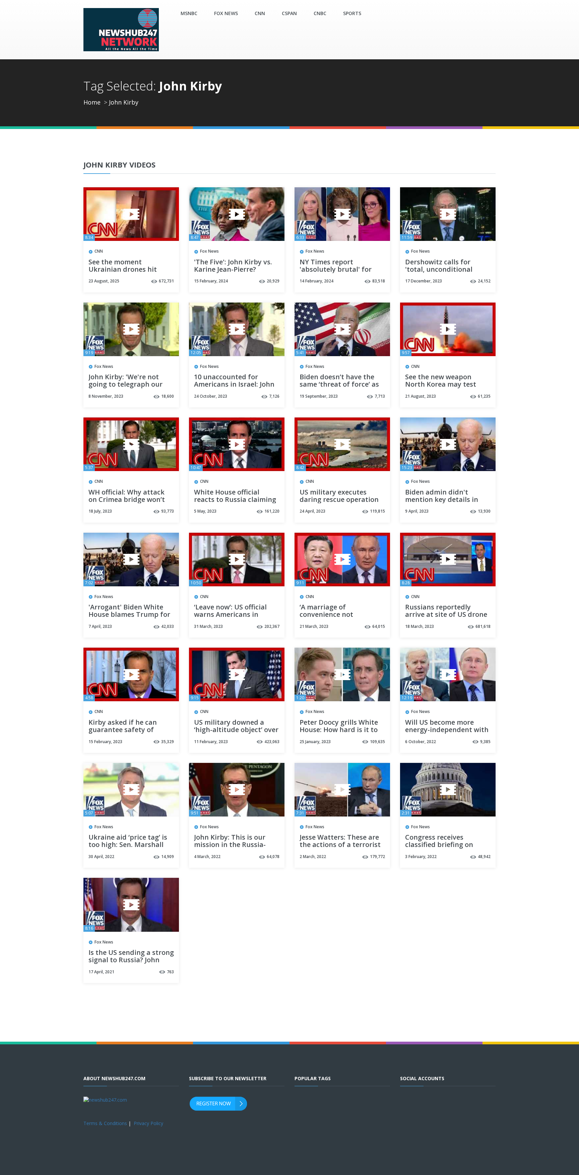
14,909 (167, 856)
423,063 (271, 741)
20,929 (273, 281)
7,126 (274, 396)
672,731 (166, 281)
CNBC (320, 13)
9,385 (485, 741)
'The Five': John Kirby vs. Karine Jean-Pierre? (233, 266)
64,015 (378, 626)
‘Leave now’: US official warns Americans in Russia (230, 614)
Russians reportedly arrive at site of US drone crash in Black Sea (446, 614)
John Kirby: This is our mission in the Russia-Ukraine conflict (230, 845)
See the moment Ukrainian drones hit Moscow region (122, 269)
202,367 (271, 626)
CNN (260, 13)
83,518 (378, 281)
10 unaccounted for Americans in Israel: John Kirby (234, 384)
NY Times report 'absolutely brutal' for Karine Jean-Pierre (336, 269)
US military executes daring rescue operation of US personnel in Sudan (341, 499)
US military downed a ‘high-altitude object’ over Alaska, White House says (236, 730)
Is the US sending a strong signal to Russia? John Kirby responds (131, 960)
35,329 (167, 741)
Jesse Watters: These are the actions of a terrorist (340, 841)
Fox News (226, 13)
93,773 (167, 511)
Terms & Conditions (105, 1123)
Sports (352, 13)
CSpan (289, 13)
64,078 (273, 856)
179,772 (377, 856)
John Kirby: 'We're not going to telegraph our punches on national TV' (128, 384)
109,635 (377, 741)
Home (92, 102)
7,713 (380, 396)
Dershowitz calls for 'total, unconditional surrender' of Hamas (439, 269)
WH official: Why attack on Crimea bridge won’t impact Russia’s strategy (128, 499)
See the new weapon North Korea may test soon (440, 384)
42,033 (167, 626)
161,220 (271, 511)
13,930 (484, 511)
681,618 (483, 626)
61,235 (484, 396)
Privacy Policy (148, 1123)
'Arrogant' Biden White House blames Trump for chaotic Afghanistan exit (129, 614)
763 (170, 972)
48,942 (484, 856)
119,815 (377, 511)
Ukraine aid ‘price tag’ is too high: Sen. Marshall (127, 841)
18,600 (167, 396)
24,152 (484, 281)
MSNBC (189, 13)
